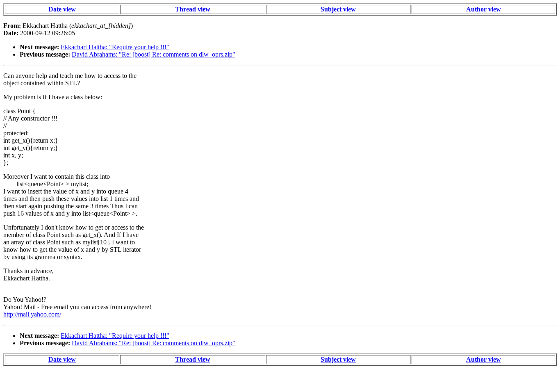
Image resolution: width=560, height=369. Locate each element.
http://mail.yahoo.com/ (32, 314)
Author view (483, 9)
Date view (62, 9)
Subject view (338, 9)
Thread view (192, 9)
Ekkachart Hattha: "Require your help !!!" (115, 46)
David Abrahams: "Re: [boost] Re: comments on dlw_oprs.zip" (153, 54)
